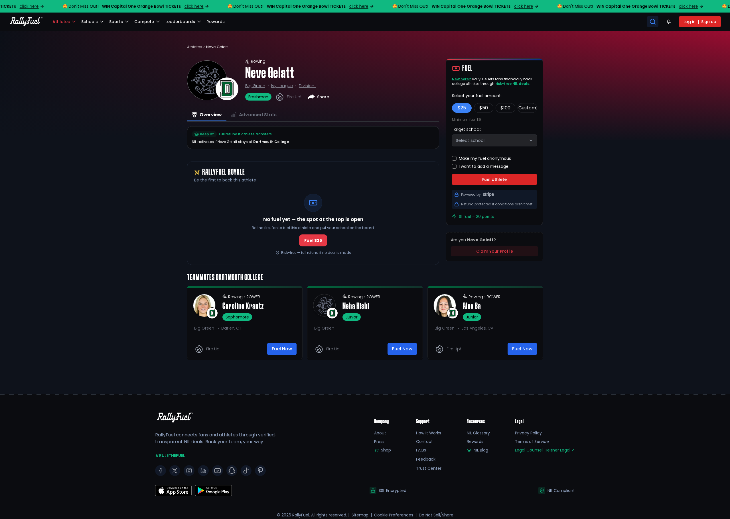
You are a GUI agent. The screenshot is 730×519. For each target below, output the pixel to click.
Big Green (255, 86)
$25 (462, 108)
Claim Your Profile (494, 251)
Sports (116, 21)
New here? (461, 79)
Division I (307, 86)
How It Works (428, 433)
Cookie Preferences (393, 515)
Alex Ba (472, 306)
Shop (386, 450)
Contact (424, 441)
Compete (144, 21)
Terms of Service (532, 441)
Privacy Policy (528, 433)
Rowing (258, 61)
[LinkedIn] (203, 470)
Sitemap (360, 515)
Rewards (475, 441)
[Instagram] (189, 470)
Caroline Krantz (243, 306)
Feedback (425, 459)
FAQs (421, 450)
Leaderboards (180, 21)
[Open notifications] (668, 21)
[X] (174, 470)
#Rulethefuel (170, 455)
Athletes (61, 21)
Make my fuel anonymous (485, 158)
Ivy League (282, 86)
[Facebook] (160, 470)
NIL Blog (481, 450)
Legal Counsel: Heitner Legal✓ (545, 450)
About (380, 433)
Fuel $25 (313, 240)
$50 (483, 108)
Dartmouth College (271, 141)
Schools (89, 21)
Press (379, 441)
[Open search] (652, 21)
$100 (505, 108)
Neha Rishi (355, 306)
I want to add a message (483, 166)
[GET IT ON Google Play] (173, 490)
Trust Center (428, 468)
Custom (527, 108)
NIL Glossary (478, 433)
